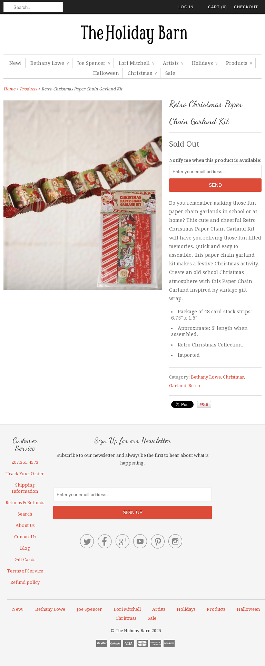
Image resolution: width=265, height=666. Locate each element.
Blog (25, 548)
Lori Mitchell (136, 63)
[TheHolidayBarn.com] (132, 36)
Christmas (142, 73)
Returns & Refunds (25, 502)
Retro (194, 385)
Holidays (204, 63)
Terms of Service (25, 571)
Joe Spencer (93, 63)
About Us (25, 525)
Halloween (106, 73)
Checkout (246, 7)
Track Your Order (25, 473)
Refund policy (25, 582)
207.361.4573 (24, 462)
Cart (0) (217, 7)
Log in (186, 7)
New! (15, 63)
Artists (173, 63)
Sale (170, 73)
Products (239, 63)
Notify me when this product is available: (215, 160)
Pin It (204, 404)
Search (25, 514)
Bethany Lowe (49, 63)
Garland (177, 385)
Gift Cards (24, 559)
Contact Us (25, 536)
